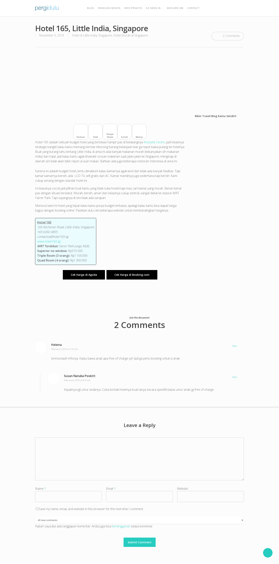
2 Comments (231, 36)
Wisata (110, 137)
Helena (56, 345)
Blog (90, 8)
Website (182, 488)
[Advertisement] (139, 80)
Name (40, 488)
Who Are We (175, 8)
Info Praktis (133, 8)
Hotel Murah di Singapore (130, 35)
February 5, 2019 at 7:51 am (64, 349)
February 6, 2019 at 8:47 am (77, 380)
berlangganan (121, 526)
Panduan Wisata (109, 8)
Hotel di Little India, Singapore (92, 35)
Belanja (139, 136)
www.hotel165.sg (48, 241)
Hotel (95, 136)
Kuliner (124, 136)
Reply (234, 345)
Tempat (109, 134)
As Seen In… (154, 8)
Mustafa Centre (154, 142)
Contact (193, 8)
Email (111, 488)
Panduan (80, 136)
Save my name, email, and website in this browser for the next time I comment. (91, 509)
